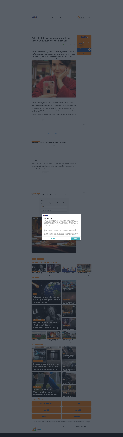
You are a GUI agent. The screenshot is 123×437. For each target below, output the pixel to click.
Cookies (49, 235)
